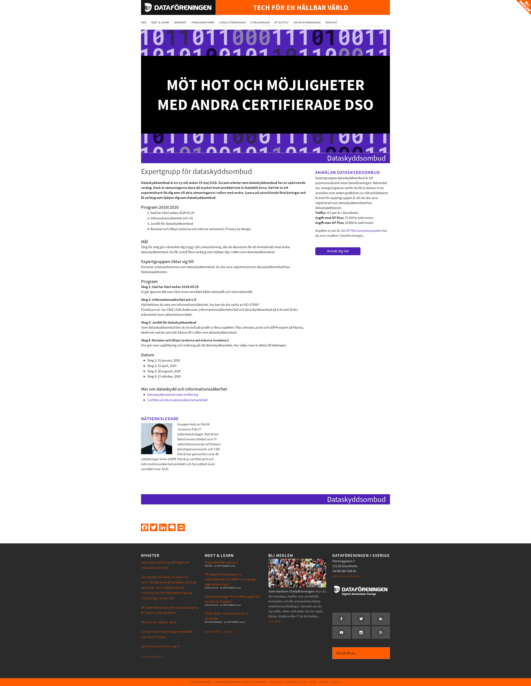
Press (313, 682)
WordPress (233, 682)
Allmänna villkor (296, 682)
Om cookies (276, 682)
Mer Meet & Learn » (220, 632)
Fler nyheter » (153, 657)
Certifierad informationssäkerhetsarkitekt (177, 400)
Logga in (335, 682)
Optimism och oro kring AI (160, 646)
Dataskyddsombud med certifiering (172, 394)
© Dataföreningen (201, 682)
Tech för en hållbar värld (158, 622)
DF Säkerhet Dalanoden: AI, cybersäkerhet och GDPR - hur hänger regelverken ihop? (230, 579)
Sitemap (323, 682)
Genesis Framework (255, 682)
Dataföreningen (178, 7)
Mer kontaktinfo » (347, 576)
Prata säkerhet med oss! (221, 562)
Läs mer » (275, 621)
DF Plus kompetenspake (363, 230)
